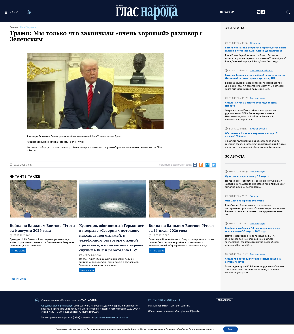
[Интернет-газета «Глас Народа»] (147, 13)
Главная (14, 27)
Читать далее (18, 250)
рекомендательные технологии (111, 317)
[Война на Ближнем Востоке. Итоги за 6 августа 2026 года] (43, 199)
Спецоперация (257, 98)
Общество (255, 42)
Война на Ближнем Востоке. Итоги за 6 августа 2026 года (42, 228)
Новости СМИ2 (18, 278)
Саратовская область (261, 70)
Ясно (230, 329)
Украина (31, 27)
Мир (22, 27)
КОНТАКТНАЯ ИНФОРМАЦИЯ (164, 300)
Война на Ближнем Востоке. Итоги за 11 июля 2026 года (181, 228)
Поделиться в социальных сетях (175, 164)
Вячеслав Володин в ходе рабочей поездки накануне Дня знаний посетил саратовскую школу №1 (255, 77)
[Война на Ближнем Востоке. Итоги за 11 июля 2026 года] (182, 199)
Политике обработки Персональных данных (190, 329)
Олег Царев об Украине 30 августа (244, 200)
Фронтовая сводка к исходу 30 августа (247, 176)
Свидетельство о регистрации (57, 305)
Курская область (259, 128)
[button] (195, 165)
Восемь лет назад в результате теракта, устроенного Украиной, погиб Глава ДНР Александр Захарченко (255, 49)
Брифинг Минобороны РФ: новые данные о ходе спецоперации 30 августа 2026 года (252, 230)
